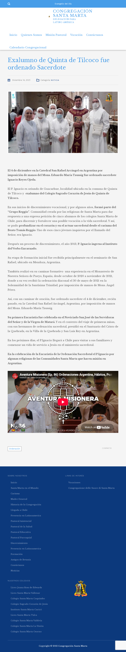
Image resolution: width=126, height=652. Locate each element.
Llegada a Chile (19, 510)
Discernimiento (19, 543)
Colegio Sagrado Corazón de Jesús (29, 604)
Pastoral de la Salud (21, 526)
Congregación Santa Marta (72, 646)
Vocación (76, 33)
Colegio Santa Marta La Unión (27, 626)
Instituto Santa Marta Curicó (26, 609)
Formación (17, 554)
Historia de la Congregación (26, 504)
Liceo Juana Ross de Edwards (26, 587)
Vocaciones (74, 482)
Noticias (15, 570)
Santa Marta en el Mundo (25, 488)
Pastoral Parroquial (21, 537)
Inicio (13, 33)
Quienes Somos (31, 33)
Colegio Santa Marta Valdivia (26, 620)
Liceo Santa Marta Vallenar (25, 593)
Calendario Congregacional (28, 46)
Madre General (19, 499)
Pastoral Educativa (21, 532)
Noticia (55, 80)
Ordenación (14, 449)
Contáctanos (94, 33)
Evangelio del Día (63, 4)
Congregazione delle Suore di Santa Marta (91, 488)
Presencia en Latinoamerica (26, 515)
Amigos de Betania (21, 559)
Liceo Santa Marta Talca (24, 615)
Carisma (15, 493)
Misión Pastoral (56, 33)
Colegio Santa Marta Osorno (26, 631)
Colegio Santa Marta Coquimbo (28, 598)
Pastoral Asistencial (21, 521)
